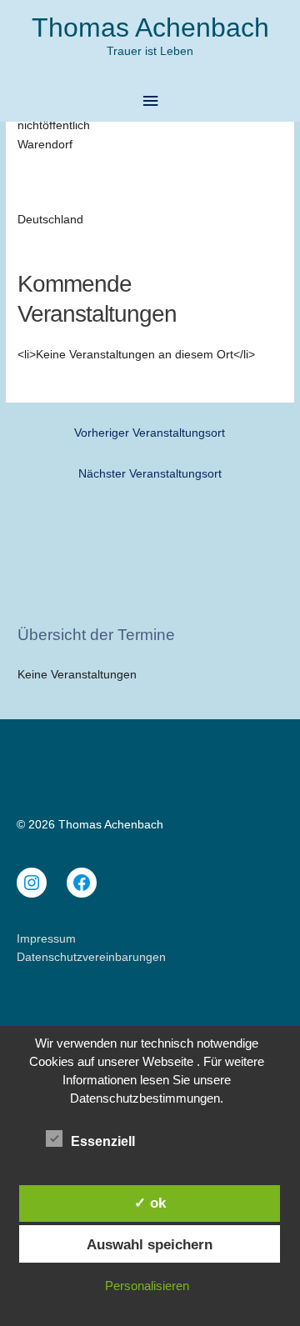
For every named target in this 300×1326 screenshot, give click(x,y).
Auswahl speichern (149, 1244)
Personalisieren (147, 1285)
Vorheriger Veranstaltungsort (149, 433)
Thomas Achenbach (150, 28)
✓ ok (150, 1202)
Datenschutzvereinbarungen (91, 957)
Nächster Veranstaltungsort (150, 474)
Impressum (46, 939)
